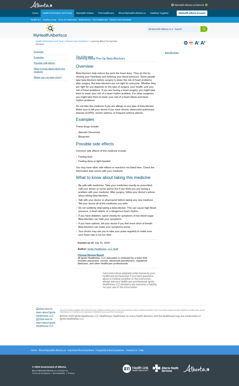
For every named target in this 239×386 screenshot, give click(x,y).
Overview (38, 52)
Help (141, 350)
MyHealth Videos (85, 13)
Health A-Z (36, 20)
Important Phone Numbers (81, 350)
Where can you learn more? (48, 77)
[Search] (204, 29)
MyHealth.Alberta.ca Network (189, 5)
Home (35, 13)
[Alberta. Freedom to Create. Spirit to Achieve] (194, 370)
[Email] (186, 43)
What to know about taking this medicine (49, 70)
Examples (39, 57)
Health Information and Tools (57, 13)
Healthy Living (49, 20)
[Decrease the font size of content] (197, 43)
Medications (85, 20)
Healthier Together (159, 13)
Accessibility (59, 373)
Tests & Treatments (67, 20)
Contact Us (131, 350)
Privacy (71, 373)
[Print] (191, 43)
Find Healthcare (106, 13)
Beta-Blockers (172, 52)
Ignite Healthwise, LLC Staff (102, 248)
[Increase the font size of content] (203, 43)
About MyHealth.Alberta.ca (132, 13)
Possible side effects (44, 63)
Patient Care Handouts (120, 20)
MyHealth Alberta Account (192, 13)
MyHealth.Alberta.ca (49, 30)
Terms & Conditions (41, 373)
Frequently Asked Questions (110, 350)
